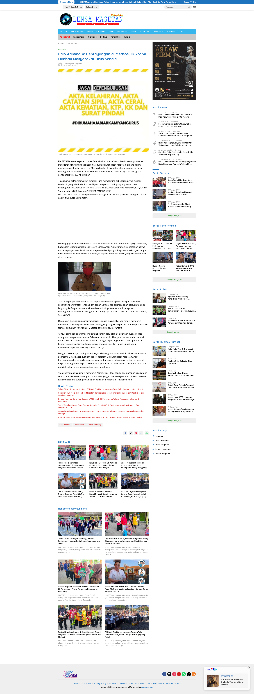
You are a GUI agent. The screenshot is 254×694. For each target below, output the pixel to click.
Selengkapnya (173, 215)
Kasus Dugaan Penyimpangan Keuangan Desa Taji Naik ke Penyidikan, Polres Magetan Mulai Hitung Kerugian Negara (181, 410)
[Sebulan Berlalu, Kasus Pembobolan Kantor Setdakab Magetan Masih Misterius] (159, 375)
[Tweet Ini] (131, 433)
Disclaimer (123, 683)
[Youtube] (179, 674)
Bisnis (133, 31)
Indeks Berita (91, 7)
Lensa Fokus (65, 424)
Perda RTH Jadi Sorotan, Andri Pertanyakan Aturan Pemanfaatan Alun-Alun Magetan (189, 2)
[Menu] (60, 7)
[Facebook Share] (125, 433)
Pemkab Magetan (163, 449)
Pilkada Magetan (162, 453)
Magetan (78, 64)
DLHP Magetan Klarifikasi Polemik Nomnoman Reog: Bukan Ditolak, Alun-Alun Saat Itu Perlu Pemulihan (94, 2)
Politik (111, 31)
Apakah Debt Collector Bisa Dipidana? (180, 362)
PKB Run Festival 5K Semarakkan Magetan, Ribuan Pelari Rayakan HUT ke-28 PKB (181, 309)
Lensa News (79, 424)
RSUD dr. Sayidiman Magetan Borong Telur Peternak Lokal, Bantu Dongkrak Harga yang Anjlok (100, 417)
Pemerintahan (77, 31)
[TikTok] (189, 674)
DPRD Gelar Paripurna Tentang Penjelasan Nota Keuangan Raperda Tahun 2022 (177, 163)
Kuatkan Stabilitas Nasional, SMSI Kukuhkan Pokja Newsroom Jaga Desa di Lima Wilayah (181, 193)
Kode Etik (87, 683)
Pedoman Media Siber (140, 683)
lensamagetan (69, 64)
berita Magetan (162, 440)
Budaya (103, 37)
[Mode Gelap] (194, 7)
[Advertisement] (103, 220)
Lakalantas (122, 31)
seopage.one (147, 687)
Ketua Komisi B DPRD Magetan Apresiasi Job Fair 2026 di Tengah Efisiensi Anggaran (185, 268)
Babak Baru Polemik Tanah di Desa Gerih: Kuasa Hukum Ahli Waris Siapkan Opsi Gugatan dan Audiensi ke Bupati (181, 386)
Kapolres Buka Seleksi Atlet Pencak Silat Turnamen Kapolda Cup (176, 153)
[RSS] (194, 674)
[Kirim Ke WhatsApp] (147, 433)
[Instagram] (174, 674)
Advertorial (65, 37)
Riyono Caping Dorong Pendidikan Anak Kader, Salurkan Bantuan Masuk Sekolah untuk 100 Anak (179, 297)
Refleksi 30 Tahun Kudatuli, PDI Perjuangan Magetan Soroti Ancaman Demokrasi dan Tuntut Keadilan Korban (181, 321)
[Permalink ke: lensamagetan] (60, 64)
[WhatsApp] (184, 674)
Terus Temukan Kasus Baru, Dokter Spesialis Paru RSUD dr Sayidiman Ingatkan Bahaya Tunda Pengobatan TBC (99, 406)
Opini (182, 31)
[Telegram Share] (141, 433)
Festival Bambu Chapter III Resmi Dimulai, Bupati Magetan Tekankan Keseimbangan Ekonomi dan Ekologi (101, 412)
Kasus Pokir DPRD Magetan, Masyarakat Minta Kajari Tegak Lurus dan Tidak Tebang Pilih (182, 398)
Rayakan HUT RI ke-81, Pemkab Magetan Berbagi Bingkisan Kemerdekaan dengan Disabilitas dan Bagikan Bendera (101, 394)
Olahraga (92, 37)
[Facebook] (164, 674)
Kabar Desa (145, 31)
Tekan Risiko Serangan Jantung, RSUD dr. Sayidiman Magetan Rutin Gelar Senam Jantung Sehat (100, 389)
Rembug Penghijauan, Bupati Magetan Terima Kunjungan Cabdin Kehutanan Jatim (175, 144)
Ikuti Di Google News (73, 7)
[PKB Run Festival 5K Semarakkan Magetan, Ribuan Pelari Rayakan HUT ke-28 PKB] (159, 310)
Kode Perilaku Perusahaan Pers (167, 683)
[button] (189, 7)
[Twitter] (169, 674)
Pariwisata (171, 31)
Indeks (127, 37)
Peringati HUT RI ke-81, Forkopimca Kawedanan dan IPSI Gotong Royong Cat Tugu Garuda (162, 246)
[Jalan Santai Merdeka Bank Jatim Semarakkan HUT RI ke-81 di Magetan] (159, 182)
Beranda (63, 31)
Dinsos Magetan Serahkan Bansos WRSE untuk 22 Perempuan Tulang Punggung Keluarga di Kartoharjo (98, 400)
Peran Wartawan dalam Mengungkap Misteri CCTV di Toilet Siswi (175, 125)
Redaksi (112, 683)
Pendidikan (116, 37)
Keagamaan (78, 37)
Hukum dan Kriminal (96, 31)
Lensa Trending (94, 424)
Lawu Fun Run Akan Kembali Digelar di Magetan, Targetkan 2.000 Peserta (175, 115)
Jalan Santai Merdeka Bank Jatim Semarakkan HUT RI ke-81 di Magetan (175, 134)
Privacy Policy (100, 683)
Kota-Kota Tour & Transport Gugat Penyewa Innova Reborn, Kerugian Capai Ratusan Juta (182, 350)
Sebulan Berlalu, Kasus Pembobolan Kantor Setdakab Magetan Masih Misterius (181, 374)
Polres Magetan (162, 445)
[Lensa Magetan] (91, 19)
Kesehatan (158, 31)
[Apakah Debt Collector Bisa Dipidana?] (159, 363)
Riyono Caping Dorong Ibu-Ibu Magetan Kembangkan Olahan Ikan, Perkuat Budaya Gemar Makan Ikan (162, 268)
